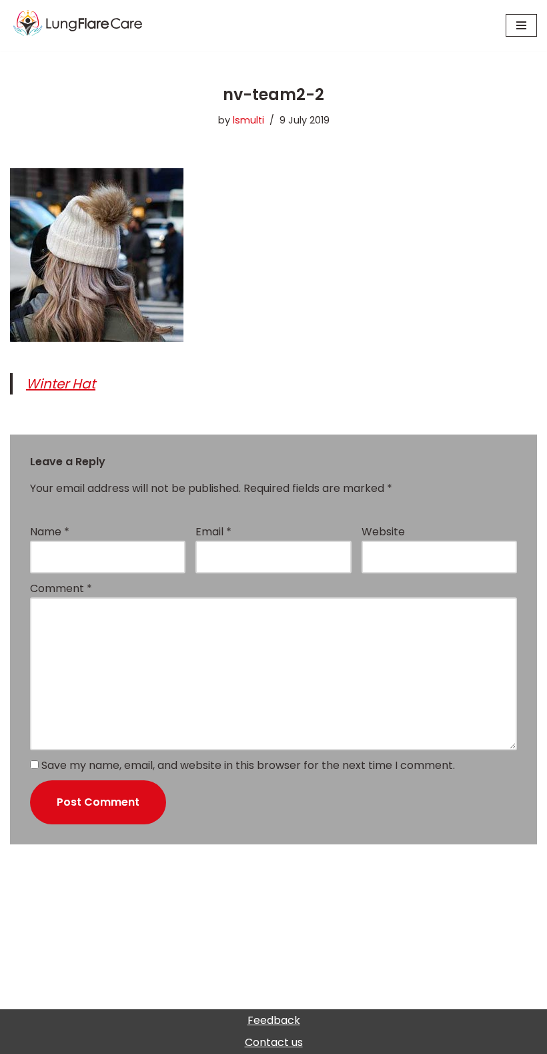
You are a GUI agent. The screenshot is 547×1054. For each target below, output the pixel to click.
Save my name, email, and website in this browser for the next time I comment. (248, 765)
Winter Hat (60, 383)
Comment (61, 588)
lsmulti (248, 120)
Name (49, 531)
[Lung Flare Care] (90, 25)
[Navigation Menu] (521, 25)
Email (213, 531)
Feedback (273, 1020)
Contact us (274, 1042)
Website (383, 531)
